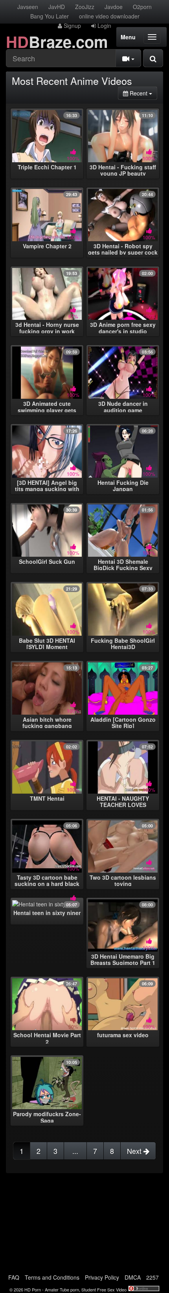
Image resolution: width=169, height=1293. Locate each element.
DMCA (133, 1277)
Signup (71, 25)
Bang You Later (49, 16)
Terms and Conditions (52, 1277)
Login (103, 25)
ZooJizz (84, 7)
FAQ (13, 1277)
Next (135, 1151)
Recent (142, 93)
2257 (152, 1277)
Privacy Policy (102, 1277)
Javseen (27, 7)
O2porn (142, 7)
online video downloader (109, 16)
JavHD (56, 7)
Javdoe (114, 7)
